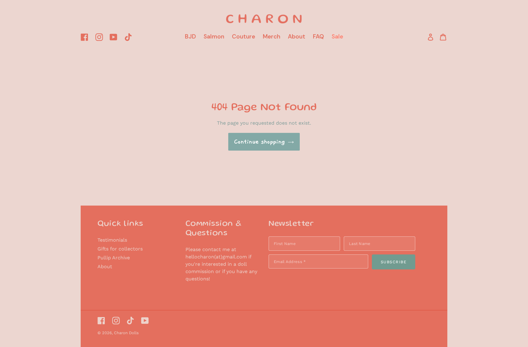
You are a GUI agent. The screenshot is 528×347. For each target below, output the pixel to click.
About (104, 266)
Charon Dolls (126, 333)
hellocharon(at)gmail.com (216, 257)
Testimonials (112, 240)
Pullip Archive (113, 258)
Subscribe (394, 262)
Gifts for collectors (120, 249)
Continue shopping (259, 141)
